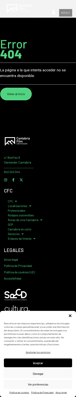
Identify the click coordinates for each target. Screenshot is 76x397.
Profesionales (16, 210)
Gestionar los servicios (38, 352)
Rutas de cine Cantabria (23, 220)
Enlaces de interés (20, 238)
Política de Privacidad (42, 392)
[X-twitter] (21, 180)
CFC (10, 201)
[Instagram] (5, 180)
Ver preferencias (38, 384)
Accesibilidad (12, 278)
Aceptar (38, 363)
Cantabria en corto (19, 229)
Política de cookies (19, 392)
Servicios (14, 234)
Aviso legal (61, 392)
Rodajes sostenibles (21, 215)
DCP (10, 224)
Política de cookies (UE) (19, 272)
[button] (70, 316)
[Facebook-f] (13, 180)
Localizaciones (17, 206)
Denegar (38, 373)
